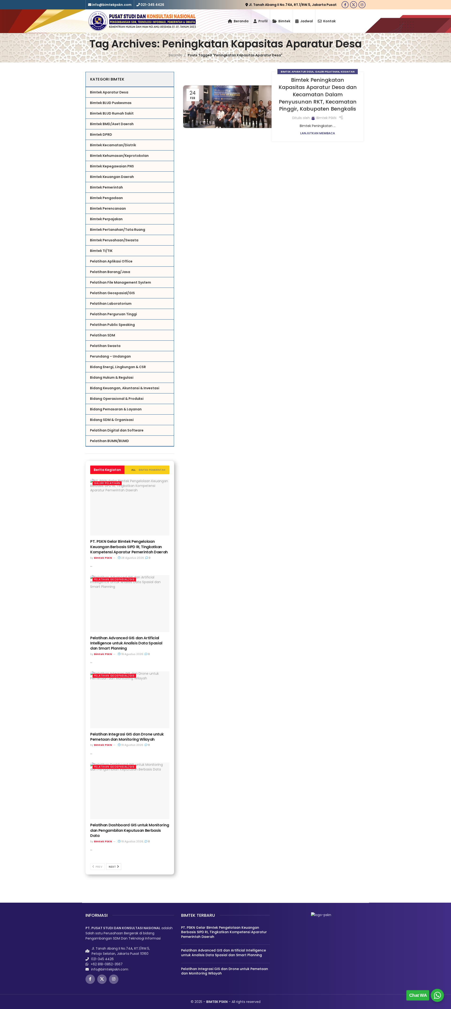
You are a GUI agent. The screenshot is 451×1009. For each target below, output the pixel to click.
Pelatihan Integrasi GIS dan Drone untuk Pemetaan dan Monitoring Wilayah (127, 737)
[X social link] (353, 4)
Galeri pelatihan (107, 483)
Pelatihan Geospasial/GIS (114, 579)
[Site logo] (142, 21)
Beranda (175, 55)
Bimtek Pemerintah (152, 470)
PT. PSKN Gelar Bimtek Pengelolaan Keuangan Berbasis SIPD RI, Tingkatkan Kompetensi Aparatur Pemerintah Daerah (129, 547)
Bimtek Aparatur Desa (297, 71)
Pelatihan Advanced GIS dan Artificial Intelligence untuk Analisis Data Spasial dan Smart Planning (126, 643)
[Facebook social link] (345, 4)
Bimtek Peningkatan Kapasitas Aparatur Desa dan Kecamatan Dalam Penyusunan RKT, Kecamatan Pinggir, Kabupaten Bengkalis (318, 94)
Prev (98, 867)
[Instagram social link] (361, 4)
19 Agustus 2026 (132, 654)
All (133, 470)
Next (113, 867)
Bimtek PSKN (103, 558)
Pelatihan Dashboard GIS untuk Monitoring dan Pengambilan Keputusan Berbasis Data (129, 830)
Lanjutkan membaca (317, 133)
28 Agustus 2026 (132, 558)
